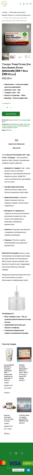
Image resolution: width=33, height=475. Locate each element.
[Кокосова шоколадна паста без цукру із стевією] (9, 404)
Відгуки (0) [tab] (16, 148)
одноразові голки (12, 127)
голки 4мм (19, 126)
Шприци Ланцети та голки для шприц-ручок (16, 15)
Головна (4, 12)
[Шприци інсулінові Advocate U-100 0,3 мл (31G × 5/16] (24, 354)
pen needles (20, 124)
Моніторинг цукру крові (17, 12)
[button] (30, 4)
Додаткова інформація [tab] (16, 144)
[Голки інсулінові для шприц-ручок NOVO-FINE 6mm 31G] (24, 404)
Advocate (9, 130)
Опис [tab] (16, 140)
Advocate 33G (12, 124)
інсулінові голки (11, 126)
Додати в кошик (11, 114)
